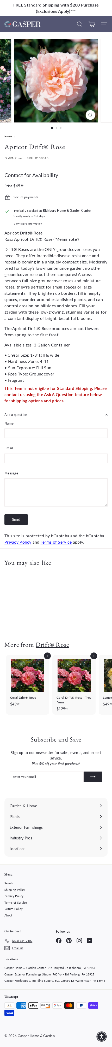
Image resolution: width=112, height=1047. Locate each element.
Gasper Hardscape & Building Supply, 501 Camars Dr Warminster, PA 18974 (54, 980)
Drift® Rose (13, 158)
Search (8, 883)
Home (8, 136)
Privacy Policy (17, 541)
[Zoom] (90, 115)
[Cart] (92, 24)
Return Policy (13, 908)
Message (11, 473)
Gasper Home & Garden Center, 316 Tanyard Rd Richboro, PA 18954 (49, 967)
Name (9, 423)
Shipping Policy (14, 889)
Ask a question (15, 415)
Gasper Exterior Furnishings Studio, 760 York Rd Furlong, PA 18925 (49, 974)
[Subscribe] (93, 777)
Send (16, 519)
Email (8, 448)
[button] (101, 1036)
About (8, 915)
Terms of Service (56, 541)
